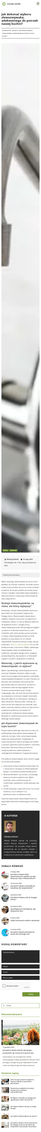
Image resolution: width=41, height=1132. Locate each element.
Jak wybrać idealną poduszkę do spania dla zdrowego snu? (22, 933)
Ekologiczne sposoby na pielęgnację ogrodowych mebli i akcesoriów (23, 1099)
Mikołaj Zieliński (13, 559)
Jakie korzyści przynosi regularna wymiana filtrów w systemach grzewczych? (22, 1081)
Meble (5, 550)
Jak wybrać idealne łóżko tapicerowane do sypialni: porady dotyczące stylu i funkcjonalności (23, 876)
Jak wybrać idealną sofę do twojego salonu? (23, 898)
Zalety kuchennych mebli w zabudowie (24, 921)
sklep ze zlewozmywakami (20, 644)
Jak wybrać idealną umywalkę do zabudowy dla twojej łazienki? (22, 887)
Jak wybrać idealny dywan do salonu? (23, 1116)
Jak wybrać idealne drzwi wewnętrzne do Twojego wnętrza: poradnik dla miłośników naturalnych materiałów (23, 1124)
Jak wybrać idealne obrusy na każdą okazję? (23, 1107)
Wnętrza (13, 550)
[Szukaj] (3, 1005)
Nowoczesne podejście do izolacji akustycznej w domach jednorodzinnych (22, 1090)
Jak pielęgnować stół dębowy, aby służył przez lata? (23, 910)
